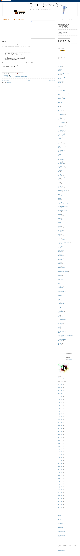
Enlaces (59, 154)
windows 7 (60, 336)
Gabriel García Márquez (62, 177)
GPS (59, 182)
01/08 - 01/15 (60, 487)
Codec (59, 117)
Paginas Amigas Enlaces (63, 378)
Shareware (59, 288)
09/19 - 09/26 (60, 469)
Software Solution (61, 292)
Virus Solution (60, 330)
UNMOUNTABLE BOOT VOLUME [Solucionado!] (13, 19)
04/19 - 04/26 (60, 432)
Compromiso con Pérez (61, 122)
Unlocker (59, 320)
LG (58, 204)
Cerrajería (59, 113)
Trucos (59, 315)
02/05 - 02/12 (60, 490)
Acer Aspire (60, 67)
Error (13, 76)
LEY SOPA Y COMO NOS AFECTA (63, 203)
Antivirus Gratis (60, 83)
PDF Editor (60, 259)
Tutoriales (59, 316)
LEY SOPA (60, 202)
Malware (59, 211)
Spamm (59, 298)
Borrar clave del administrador (63, 105)
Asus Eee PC (60, 87)
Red (58, 278)
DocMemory (60, 137)
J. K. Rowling (60, 195)
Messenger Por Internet (61, 532)
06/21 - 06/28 (60, 443)
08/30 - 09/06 (60, 451)
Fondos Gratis (60, 520)
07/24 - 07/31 (60, 478)
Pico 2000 (59, 264)
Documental (60, 138)
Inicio (29, 80)
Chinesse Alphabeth (61, 114)
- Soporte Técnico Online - (40, 5)
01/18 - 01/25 (60, 417)
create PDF (60, 126)
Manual (59, 214)
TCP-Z (59, 306)
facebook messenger (61, 167)
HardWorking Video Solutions (63, 526)
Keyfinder (59, 199)
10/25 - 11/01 (60, 455)
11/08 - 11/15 (60, 458)
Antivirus (59, 82)
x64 (58, 346)
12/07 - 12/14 (60, 408)
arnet (59, 86)
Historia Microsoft (61, 187)
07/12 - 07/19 (60, 448)
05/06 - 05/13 (60, 495)
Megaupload (60, 216)
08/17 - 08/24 (60, 384)
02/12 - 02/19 (60, 492)
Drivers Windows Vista (61, 145)
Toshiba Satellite (60, 311)
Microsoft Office (60, 219)
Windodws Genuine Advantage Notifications (65, 335)
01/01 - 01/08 (60, 486)
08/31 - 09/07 (60, 387)
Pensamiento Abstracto (61, 535)
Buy (59, 106)
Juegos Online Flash (61, 528)
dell (58, 129)
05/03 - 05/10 (60, 436)
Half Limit (59, 186)
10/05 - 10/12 (60, 394)
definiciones (60, 127)
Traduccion (60, 312)
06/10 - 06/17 (60, 499)
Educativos (60, 151)
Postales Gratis (60, 270)
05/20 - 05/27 (60, 498)
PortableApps (60, 268)
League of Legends (61, 200)
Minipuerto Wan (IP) (61, 220)
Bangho (59, 99)
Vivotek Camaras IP (61, 331)
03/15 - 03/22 (60, 426)
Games (59, 178)
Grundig (59, 183)
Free (59, 171)
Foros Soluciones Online (62, 522)
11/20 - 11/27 (60, 483)
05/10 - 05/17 (60, 437)
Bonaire (59, 519)
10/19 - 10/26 (60, 398)
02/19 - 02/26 (60, 493)
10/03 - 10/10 (60, 471)
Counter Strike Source (61, 125)
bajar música (60, 97)
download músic (60, 139)
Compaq (59, 118)
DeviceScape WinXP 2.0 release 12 (63, 131)
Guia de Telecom (60, 523)
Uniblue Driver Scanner (62, 319)
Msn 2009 (59, 228)
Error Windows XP (18, 76)
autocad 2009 (60, 91)
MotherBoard (60, 223)
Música (59, 234)
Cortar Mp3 (60, 123)
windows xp (24, 76)
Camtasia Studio (60, 111)
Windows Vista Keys (61, 342)
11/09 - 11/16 (60, 402)
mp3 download (60, 227)
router (59, 283)
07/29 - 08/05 (60, 506)
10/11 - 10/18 (60, 454)
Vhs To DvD (60, 324)
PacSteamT (60, 254)
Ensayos (59, 155)
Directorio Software (61, 135)
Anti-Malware (60, 79)
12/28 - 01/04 (60, 413)
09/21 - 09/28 (60, 391)
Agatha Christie (60, 75)
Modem (59, 222)
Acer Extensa (60, 69)
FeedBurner (70, 359)
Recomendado (60, 276)
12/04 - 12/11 (60, 484)
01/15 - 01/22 (60, 489)
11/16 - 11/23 (60, 404)
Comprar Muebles (61, 119)
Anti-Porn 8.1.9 (60, 81)
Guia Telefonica (60, 524)
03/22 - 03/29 (60, 428)
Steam (59, 302)
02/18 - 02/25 (60, 382)
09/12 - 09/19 (60, 467)
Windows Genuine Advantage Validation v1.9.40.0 (66, 338)
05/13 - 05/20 (60, 496)
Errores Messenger (61, 165)
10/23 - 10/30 (60, 481)
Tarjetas (59, 304)
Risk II (59, 282)
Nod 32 (59, 238)
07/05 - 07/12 (60, 446)
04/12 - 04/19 (60, 431)
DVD (59, 149)
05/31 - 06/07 (60, 440)
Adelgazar (59, 70)
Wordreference (60, 542)
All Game (59, 514)
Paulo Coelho (60, 258)
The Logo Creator (61, 308)
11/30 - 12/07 (60, 407)
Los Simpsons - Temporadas (62, 210)
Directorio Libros (61, 133)
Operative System (61, 250)
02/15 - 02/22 (60, 422)
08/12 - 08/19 (60, 507)
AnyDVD (59, 85)
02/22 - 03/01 (60, 423)
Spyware (59, 300)
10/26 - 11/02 (60, 399)
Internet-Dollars (60, 527)
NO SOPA (59, 236)
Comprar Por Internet (61, 121)
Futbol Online (60, 175)
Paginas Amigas (60, 255)
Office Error (60, 248)
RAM (59, 274)
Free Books (60, 173)
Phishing (59, 262)
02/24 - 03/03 (60, 509)
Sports (59, 299)
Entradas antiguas (52, 80)
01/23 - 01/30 (60, 475)
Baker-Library (60, 516)
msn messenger (60, 230)
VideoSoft (59, 327)
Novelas (59, 247)
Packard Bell (60, 251)
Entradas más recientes (5, 80)
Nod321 (59, 240)
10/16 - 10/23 (60, 480)
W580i (59, 332)
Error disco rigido (61, 161)
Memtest (59, 218)
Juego (59, 197)
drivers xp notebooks (61, 146)
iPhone (59, 194)
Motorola (59, 224)
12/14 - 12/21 (60, 410)
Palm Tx (59, 256)
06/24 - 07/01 (60, 502)
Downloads (60, 141)
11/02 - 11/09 (60, 401)
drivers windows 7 (61, 143)
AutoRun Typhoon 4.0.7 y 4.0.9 (63, 93)
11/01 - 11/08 (60, 457)
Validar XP (60, 322)
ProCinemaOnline (61, 536)
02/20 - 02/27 (60, 477)
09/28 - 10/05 (60, 393)
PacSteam (59, 252)
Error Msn (59, 162)
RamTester (59, 275)
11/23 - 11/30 (60, 405)
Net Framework (60, 235)
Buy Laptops (60, 109)
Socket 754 (60, 290)
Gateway (59, 181)
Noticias (59, 244)
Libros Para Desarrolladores (62, 206)
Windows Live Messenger (62, 339)
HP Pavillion (60, 188)
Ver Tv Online (60, 323)
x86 (58, 347)
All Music (59, 515)
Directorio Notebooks (61, 134)
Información (60, 191)
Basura (59, 101)
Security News (60, 286)
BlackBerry (60, 102)
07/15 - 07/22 (60, 504)
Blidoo (59, 518)
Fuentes (59, 174)
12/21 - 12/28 (60, 411)
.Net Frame (60, 66)
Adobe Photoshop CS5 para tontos (63, 73)
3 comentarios (5, 75)
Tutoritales (60, 318)
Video (59, 326)
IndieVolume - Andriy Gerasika (63, 190)
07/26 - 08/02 (60, 449)
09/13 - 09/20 (60, 452)
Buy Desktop (60, 107)
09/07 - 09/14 (60, 388)
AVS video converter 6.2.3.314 (63, 95)
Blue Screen (9, 76)
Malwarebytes (60, 212)
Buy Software (60, 110)
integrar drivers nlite (61, 193)
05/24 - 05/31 (60, 439)
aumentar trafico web (61, 90)
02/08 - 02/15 (60, 420)
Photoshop (60, 263)
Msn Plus (59, 231)
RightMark (60, 280)
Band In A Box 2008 (61, 98)
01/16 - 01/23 (60, 474)
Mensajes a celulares (61, 531)
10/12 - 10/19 (60, 396)
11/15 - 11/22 (60, 460)
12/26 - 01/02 (60, 472)
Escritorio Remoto (61, 166)
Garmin (59, 179)
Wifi (59, 334)
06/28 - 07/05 (60, 445)
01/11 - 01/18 (60, 416)
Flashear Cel (60, 170)
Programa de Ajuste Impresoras (63, 271)
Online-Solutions (61, 534)
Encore (59, 153)
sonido (59, 294)
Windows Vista (60, 340)
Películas (59, 260)
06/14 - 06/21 (60, 442)
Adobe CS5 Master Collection (63, 71)
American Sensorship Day (62, 77)
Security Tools (60, 287)
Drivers (59, 142)
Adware (59, 74)
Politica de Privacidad (61, 267)
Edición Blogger (60, 150)
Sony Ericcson (60, 295)
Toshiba (59, 310)
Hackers (59, 185)
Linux (59, 208)
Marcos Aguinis (60, 215)
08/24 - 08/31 (60, 385)
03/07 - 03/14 (60, 461)
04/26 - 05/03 (60, 434)
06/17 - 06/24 (60, 501)
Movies (59, 226)
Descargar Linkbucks (61, 130)
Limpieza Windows (61, 207)
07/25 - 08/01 (60, 463)
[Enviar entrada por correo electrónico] (9, 75)
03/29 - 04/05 (60, 429)
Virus (59, 328)
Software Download (61, 291)
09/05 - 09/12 (60, 466)
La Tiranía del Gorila (61, 530)
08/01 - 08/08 (60, 464)
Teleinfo (59, 539)
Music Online (60, 232)
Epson (59, 157)
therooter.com (60, 540)
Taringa (59, 538)
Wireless (59, 344)
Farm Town (60, 169)
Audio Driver (60, 89)
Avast (59, 94)
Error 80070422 (60, 159)
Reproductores (60, 279)
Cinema (59, 115)
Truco (59, 314)
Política (59, 266)
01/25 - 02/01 (60, 419)
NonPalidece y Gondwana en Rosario (64, 242)
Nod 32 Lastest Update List (62, 239)
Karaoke (59, 198)
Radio (59, 272)
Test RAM (59, 307)
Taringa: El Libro (61, 303)
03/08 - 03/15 (60, 425)
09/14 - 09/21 (60, 390)
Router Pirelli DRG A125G (62, 284)
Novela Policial (60, 246)
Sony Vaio (59, 296)
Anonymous (60, 78)
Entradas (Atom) (9, 82)
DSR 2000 (59, 147)
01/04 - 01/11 (60, 414)
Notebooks (60, 243)
